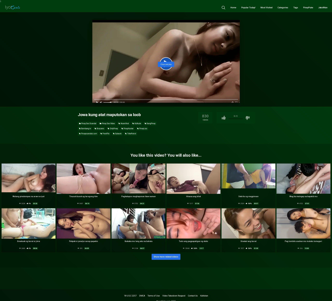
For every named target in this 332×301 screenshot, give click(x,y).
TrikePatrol (131, 134)
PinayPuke (308, 7)
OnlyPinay (113, 129)
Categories (283, 7)
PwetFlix (105, 134)
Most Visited (266, 7)
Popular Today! (248, 7)
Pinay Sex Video (108, 123)
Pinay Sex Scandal (88, 123)
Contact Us (193, 296)
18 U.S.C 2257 (130, 296)
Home (233, 7)
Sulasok (118, 134)
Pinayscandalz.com (89, 134)
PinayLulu (143, 129)
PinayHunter (128, 129)
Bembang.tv (86, 129)
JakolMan (322, 7)
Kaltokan (204, 296)
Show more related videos (166, 257)
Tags (295, 7)
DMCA (142, 296)
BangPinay (150, 123)
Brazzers (100, 129)
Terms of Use (154, 296)
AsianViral (124, 123)
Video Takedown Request (173, 296)
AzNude (137, 123)
